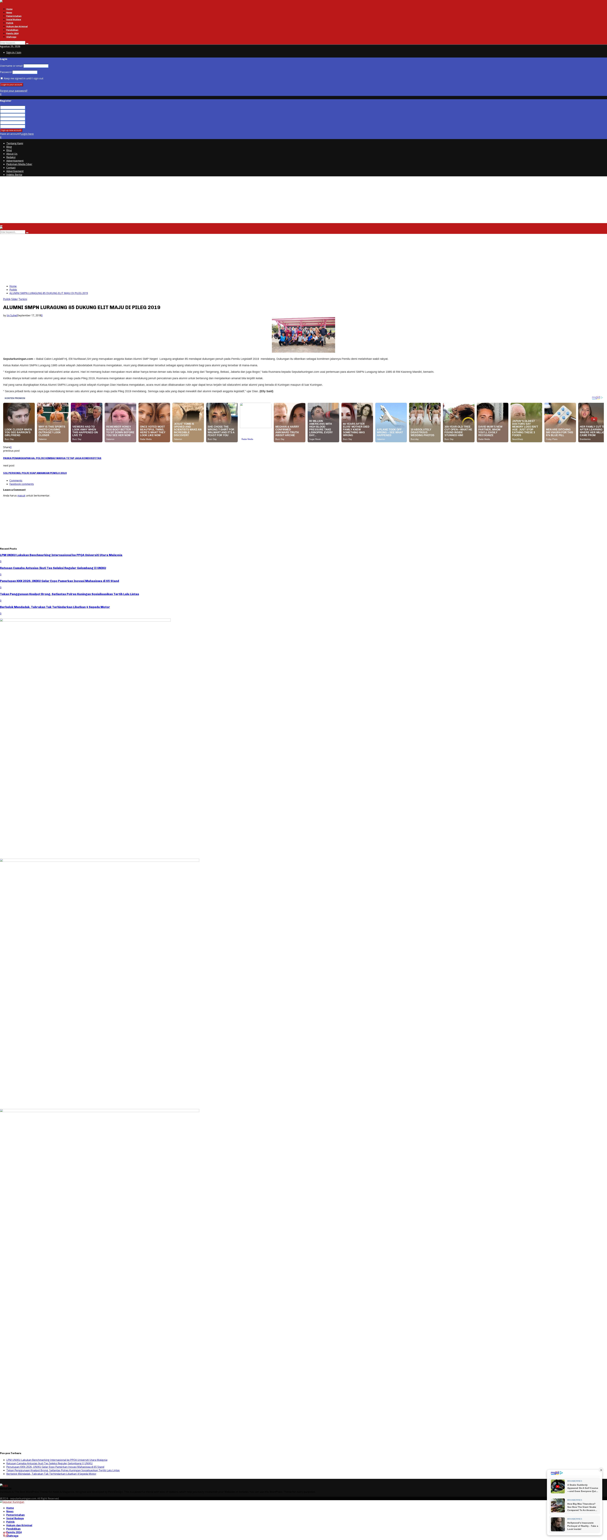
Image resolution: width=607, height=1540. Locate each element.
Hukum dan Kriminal (17, 26)
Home (9, 9)
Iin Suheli (12, 315)
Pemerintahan (13, 16)
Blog (9, 147)
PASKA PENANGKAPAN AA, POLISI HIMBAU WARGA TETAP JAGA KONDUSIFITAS (52, 458)
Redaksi (10, 157)
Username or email (11, 65)
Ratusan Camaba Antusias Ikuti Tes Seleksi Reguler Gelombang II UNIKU (53, 568)
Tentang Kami (14, 143)
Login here (27, 134)
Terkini (22, 299)
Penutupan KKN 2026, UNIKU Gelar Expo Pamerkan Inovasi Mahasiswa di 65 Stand (59, 581)
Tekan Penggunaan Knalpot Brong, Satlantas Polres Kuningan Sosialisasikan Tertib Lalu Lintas (69, 594)
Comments (15, 480)
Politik (9, 22)
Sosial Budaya (13, 19)
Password (6, 72)
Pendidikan (12, 29)
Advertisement (15, 160)
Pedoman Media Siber (19, 164)
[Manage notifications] (5, 1534)
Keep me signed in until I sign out (23, 78)
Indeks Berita (14, 174)
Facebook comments (21, 484)
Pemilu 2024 (12, 33)
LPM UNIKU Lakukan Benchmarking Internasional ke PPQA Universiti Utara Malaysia (61, 555)
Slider (14, 299)
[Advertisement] (95, 201)
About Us (11, 153)
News (9, 12)
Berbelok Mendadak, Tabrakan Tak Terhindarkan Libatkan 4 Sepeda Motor (55, 607)
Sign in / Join (13, 52)
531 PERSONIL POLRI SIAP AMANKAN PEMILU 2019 (35, 473)
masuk (21, 495)
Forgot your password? (14, 90)
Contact (10, 167)
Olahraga (11, 36)
